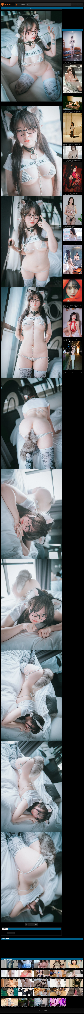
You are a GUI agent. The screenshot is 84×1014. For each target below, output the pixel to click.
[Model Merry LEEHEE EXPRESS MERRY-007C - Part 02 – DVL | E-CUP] (26, 983)
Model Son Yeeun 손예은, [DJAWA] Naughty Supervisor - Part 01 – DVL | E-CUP (42, 1006)
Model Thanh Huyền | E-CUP (72, 978)
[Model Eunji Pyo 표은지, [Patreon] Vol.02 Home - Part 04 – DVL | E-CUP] (42, 992)
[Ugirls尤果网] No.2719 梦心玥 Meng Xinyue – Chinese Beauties (75, 987)
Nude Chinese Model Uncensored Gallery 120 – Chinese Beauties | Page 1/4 (71, 227)
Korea (9, 932)
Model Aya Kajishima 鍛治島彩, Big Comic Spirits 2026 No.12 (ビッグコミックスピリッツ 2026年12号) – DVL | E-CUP (75, 968)
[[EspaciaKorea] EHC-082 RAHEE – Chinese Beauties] (42, 983)
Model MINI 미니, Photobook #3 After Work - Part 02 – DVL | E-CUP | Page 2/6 (72, 145)
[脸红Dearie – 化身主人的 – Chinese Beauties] (58, 992)
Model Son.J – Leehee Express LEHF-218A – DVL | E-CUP (58, 987)
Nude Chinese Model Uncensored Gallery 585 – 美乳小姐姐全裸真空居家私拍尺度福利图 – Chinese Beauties (10, 978)
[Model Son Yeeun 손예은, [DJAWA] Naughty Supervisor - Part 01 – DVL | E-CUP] (42, 1002)
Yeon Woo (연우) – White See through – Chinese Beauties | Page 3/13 (71, 243)
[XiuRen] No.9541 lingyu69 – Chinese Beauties (10, 987)
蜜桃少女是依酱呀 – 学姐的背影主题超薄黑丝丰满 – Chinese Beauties (58, 968)
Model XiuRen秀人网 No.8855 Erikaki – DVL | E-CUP (26, 1006)
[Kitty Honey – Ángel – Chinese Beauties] (26, 992)
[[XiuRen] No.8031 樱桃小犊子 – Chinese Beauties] (58, 973)
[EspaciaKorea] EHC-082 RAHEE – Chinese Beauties (42, 987)
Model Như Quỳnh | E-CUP (7, 968)
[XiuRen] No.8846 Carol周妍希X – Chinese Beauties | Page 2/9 (72, 373)
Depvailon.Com (7, 4)
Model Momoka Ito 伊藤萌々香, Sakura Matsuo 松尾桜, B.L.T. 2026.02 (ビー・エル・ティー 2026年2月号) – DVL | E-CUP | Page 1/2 (72, 306)
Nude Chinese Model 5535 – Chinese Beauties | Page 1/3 (72, 95)
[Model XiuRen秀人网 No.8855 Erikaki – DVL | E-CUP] (26, 1002)
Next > (36, 924)
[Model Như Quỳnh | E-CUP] (9, 964)
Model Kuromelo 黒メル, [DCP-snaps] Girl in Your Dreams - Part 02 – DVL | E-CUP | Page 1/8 (71, 112)
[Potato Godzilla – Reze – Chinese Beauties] (58, 1002)
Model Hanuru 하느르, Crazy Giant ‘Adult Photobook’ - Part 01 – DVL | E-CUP (10, 1006)
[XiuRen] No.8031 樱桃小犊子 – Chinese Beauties (58, 978)
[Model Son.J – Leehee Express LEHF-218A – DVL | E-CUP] (58, 983)
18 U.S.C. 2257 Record (43, 1010)
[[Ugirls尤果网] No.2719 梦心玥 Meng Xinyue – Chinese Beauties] (74, 983)
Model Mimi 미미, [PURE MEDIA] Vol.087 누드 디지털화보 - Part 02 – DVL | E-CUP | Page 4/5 (72, 161)
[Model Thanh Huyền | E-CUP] (74, 973)
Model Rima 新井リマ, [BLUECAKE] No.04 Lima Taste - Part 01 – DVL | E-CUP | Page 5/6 (72, 63)
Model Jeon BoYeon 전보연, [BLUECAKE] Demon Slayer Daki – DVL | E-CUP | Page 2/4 (71, 194)
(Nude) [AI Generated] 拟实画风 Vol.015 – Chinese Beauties (42, 968)
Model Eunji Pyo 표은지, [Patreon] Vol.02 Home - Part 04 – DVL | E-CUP (42, 997)
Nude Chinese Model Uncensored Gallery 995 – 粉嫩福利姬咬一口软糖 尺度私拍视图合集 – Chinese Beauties (42, 978)
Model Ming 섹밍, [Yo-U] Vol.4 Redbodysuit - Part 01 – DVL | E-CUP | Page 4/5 (72, 340)
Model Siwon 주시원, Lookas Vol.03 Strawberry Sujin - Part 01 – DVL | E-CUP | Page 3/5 (72, 276)
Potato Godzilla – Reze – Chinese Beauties (58, 1006)
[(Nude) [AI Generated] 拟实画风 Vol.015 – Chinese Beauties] (42, 964)
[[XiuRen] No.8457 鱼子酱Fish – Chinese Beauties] (74, 992)
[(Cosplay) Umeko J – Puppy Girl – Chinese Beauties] (9, 992)
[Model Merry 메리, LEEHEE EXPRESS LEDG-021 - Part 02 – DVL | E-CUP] (26, 973)
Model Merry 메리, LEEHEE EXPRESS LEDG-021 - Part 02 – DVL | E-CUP (26, 978)
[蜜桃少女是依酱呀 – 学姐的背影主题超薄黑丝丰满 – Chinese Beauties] (58, 964)
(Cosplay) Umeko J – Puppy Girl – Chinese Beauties (10, 997)
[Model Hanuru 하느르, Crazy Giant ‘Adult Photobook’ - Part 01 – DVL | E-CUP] (9, 1002)
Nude (13, 932)
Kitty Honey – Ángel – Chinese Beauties (25, 997)
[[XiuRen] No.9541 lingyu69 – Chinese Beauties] (9, 983)
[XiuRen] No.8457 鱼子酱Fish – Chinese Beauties (75, 997)
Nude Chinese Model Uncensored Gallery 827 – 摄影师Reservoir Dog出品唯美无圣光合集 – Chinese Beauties (26, 968)
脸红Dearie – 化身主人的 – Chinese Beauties (58, 997)
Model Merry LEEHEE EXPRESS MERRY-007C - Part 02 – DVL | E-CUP (26, 987)
